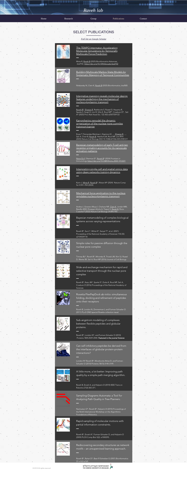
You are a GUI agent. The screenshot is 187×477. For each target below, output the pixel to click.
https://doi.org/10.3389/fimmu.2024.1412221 (106, 161)
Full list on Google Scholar (93, 39)
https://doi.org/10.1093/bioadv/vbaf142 (101, 64)
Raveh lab (93, 10)
